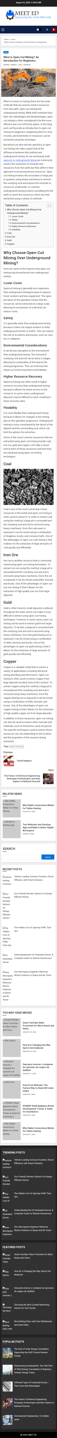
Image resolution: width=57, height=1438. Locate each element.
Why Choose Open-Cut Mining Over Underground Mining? (24, 211)
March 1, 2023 (17, 65)
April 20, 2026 (29, 834)
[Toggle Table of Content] (48, 205)
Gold (9, 240)
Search (9, 849)
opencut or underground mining (20, 160)
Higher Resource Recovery (24, 226)
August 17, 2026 (30, 1073)
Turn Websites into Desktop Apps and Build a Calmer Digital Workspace (38, 827)
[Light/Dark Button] (39, 29)
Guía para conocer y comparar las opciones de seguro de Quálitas (38, 1067)
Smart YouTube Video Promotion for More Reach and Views (38, 1025)
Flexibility (16, 229)
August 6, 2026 (29, 1094)
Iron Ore (11, 236)
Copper (10, 244)
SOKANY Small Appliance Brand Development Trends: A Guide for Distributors (38, 1109)
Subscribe (54, 30)
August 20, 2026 (30, 1032)
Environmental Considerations (26, 223)
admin (7, 65)
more (6, 52)
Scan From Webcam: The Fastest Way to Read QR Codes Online (38, 1088)
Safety (14, 220)
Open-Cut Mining (16, 747)
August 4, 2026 (29, 811)
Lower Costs (17, 216)
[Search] (47, 29)
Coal (9, 233)
